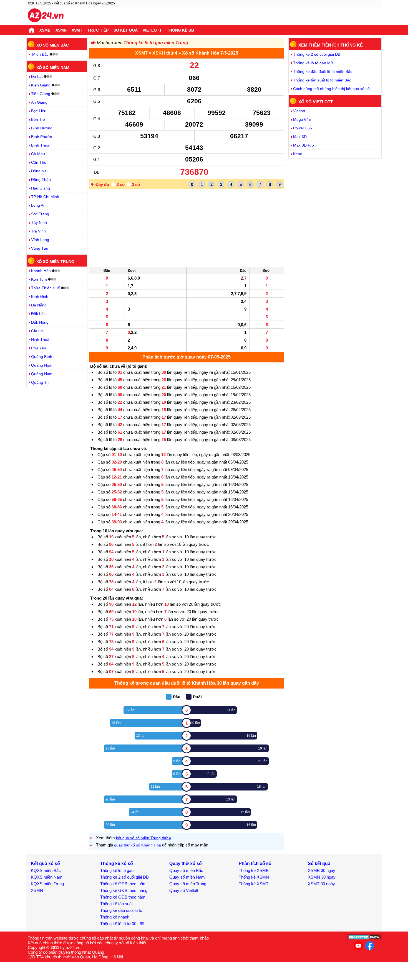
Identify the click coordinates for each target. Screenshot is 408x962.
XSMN (61, 30)
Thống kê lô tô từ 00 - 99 (122, 923)
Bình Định (39, 296)
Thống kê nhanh (114, 917)
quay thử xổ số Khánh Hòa (137, 845)
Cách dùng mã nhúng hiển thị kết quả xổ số (331, 88)
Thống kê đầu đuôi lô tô (121, 910)
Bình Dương (41, 128)
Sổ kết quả (126, 30)
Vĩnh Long (40, 239)
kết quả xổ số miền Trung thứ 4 (143, 838)
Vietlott (152, 30)
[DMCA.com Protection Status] (364, 939)
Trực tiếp (98, 30)
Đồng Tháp (41, 179)
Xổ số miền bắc (52, 45)
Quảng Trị (40, 382)
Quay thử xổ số (185, 863)
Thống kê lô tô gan (117, 870)
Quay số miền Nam (187, 877)
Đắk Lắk (38, 313)
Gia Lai (37, 331)
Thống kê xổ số (116, 863)
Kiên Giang (41, 85)
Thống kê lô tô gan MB (313, 63)
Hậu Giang (40, 188)
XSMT (77, 30)
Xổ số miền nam (52, 67)
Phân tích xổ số (255, 863)
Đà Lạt (37, 76)
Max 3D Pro (303, 145)
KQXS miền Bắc (46, 870)
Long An (38, 205)
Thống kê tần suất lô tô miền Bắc (322, 80)
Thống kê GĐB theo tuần (122, 883)
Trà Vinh (38, 231)
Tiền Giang (40, 93)
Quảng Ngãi (41, 365)
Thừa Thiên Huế (45, 288)
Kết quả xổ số (45, 863)
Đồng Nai (39, 171)
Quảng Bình (41, 356)
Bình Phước (41, 136)
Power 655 (302, 128)
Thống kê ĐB (180, 30)
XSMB (45, 30)
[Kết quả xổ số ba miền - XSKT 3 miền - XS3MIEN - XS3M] (46, 16)
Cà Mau (38, 154)
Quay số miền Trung (187, 883)
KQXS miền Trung (47, 883)
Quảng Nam (41, 374)
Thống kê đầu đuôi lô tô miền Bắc (322, 71)
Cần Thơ (39, 162)
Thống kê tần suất (116, 903)
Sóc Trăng (40, 214)
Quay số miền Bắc (186, 870)
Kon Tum (39, 279)
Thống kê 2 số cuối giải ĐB (316, 54)
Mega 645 (302, 119)
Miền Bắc (40, 54)
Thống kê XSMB (254, 870)
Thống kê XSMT (253, 883)
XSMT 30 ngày (321, 883)
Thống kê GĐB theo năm (122, 897)
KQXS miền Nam (46, 877)
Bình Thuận (41, 145)
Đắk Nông (40, 322)
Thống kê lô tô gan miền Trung (156, 42)
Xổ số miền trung (55, 261)
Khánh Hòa (41, 270)
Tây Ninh (39, 222)
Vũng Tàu (39, 248)
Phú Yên (38, 348)
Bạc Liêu (38, 111)
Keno (297, 154)
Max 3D (300, 136)
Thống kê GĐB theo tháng (123, 890)
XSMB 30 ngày (321, 870)
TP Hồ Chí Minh (45, 197)
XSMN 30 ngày (322, 877)
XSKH (158, 53)
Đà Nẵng (39, 305)
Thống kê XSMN (254, 877)
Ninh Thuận (41, 339)
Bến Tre (38, 119)
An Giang (39, 102)
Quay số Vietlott (183, 890)
